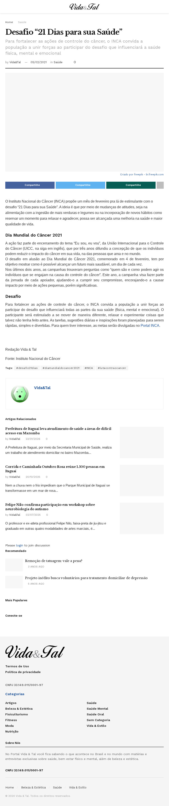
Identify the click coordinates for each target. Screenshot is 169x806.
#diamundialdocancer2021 (61, 368)
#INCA (89, 368)
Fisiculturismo (16, 714)
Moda (9, 725)
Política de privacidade (23, 672)
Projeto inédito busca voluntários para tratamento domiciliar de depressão (86, 578)
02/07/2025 (33, 514)
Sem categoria (98, 720)
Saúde (22, 22)
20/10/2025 (32, 476)
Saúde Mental (97, 708)
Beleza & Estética (19, 708)
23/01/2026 (32, 438)
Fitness (11, 720)
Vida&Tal (15, 62)
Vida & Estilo (96, 725)
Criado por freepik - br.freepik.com (142, 174)
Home (9, 22)
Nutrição (11, 731)
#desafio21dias (27, 368)
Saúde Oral (95, 714)
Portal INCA (150, 325)
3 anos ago (35, 566)
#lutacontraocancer (112, 368)
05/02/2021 (39, 62)
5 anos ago (35, 583)
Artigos (11, 703)
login (19, 545)
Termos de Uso (17, 666)
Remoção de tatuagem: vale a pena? (53, 561)
